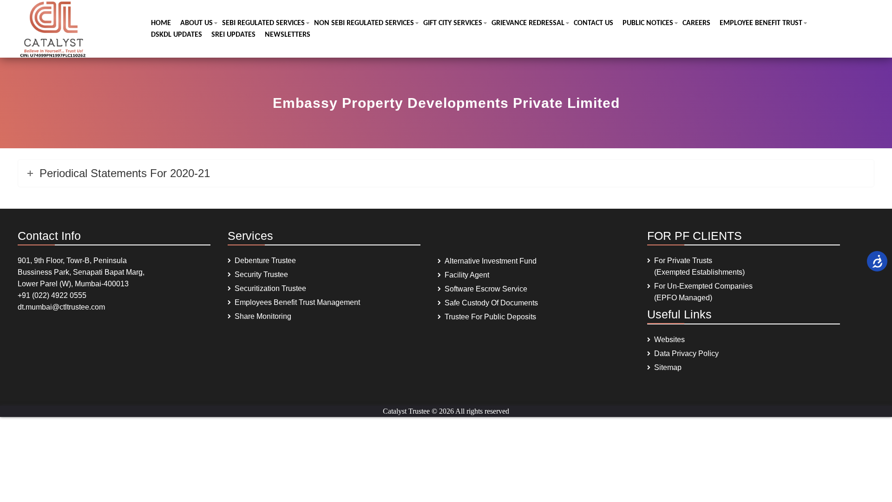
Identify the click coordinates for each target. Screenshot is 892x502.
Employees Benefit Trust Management (297, 302)
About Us (196, 23)
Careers (696, 23)
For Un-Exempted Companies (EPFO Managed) (703, 292)
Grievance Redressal (528, 23)
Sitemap (668, 367)
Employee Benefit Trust (761, 23)
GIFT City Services (452, 23)
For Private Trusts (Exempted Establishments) (699, 266)
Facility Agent (467, 275)
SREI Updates (233, 35)
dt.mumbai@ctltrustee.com (61, 307)
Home (161, 23)
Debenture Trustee (265, 260)
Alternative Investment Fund (491, 261)
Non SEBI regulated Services (364, 23)
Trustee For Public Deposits (490, 317)
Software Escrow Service (486, 289)
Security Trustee (261, 274)
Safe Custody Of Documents (491, 303)
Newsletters (287, 35)
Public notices (648, 23)
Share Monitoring (263, 316)
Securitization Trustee (270, 288)
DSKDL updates (176, 35)
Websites (669, 339)
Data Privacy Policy (686, 353)
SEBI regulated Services (263, 23)
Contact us (593, 23)
